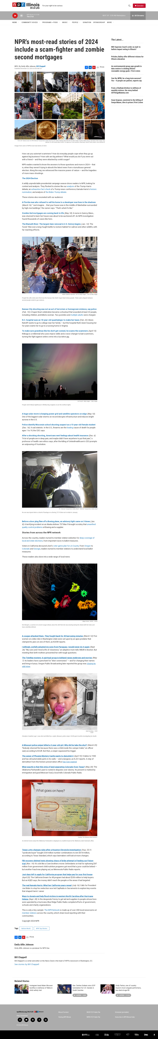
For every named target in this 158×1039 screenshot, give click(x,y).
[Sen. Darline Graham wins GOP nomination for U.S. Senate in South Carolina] (64, 989)
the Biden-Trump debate (56, 192)
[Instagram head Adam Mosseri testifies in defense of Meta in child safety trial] (21, 989)
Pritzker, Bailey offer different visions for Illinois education (127, 57)
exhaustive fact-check (40, 189)
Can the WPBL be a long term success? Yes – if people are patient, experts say (126, 79)
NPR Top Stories (41, 928)
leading (70, 427)
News (14, 22)
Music (64, 22)
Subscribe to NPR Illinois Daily (125, 1017)
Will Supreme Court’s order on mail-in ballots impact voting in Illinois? (125, 48)
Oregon (87, 546)
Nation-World (26, 928)
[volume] (21, 15)
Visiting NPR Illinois (64, 1017)
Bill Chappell (40, 66)
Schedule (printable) (122, 1012)
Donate (140, 6)
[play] (15, 15)
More (109, 22)
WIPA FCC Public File (93, 1017)
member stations (29, 913)
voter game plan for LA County (66, 546)
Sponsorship (99, 22)
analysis (70, 186)
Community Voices (30, 22)
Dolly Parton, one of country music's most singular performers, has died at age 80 (128, 987)
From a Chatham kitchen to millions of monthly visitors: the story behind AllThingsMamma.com (126, 90)
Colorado (26, 549)
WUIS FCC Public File (93, 1012)
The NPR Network (52, 910)
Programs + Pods (50, 22)
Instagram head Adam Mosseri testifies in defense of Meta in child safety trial (41, 987)
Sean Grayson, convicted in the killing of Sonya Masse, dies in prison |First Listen (127, 101)
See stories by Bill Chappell (27, 964)
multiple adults (77, 315)
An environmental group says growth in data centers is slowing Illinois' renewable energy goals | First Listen (126, 68)
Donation (87, 22)
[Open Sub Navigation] (18, 22)
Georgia (37, 549)
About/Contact (63, 1012)
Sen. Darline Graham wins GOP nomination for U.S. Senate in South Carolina (84, 987)
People (75, 22)
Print (102, 67)
